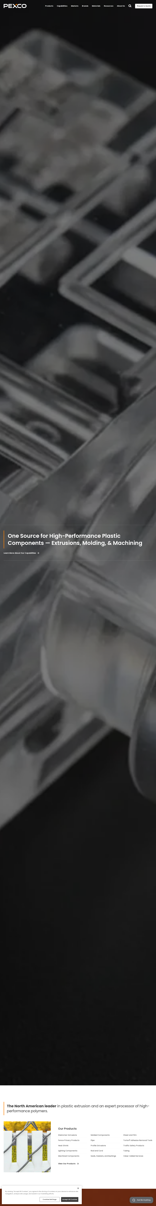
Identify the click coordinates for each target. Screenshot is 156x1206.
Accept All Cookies (69, 1199)
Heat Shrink (63, 1145)
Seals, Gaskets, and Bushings (103, 1156)
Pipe (93, 1140)
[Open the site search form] (129, 6)
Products (49, 6)
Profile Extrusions (98, 1145)
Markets (74, 6)
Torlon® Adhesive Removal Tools (137, 1140)
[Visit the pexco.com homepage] (15, 6)
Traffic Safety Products (133, 1145)
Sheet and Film (130, 1135)
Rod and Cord (97, 1150)
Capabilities (62, 6)
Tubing (126, 1150)
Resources (108, 6)
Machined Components (68, 1156)
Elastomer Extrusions (67, 1135)
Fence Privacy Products (68, 1140)
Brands (85, 6)
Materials (96, 6)
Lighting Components (67, 1150)
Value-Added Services (133, 1156)
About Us (121, 6)
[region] (42, 1195)
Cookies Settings (49, 1199)
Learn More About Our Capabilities (20, 553)
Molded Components (100, 1135)
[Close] (78, 1188)
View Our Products (66, 1163)
